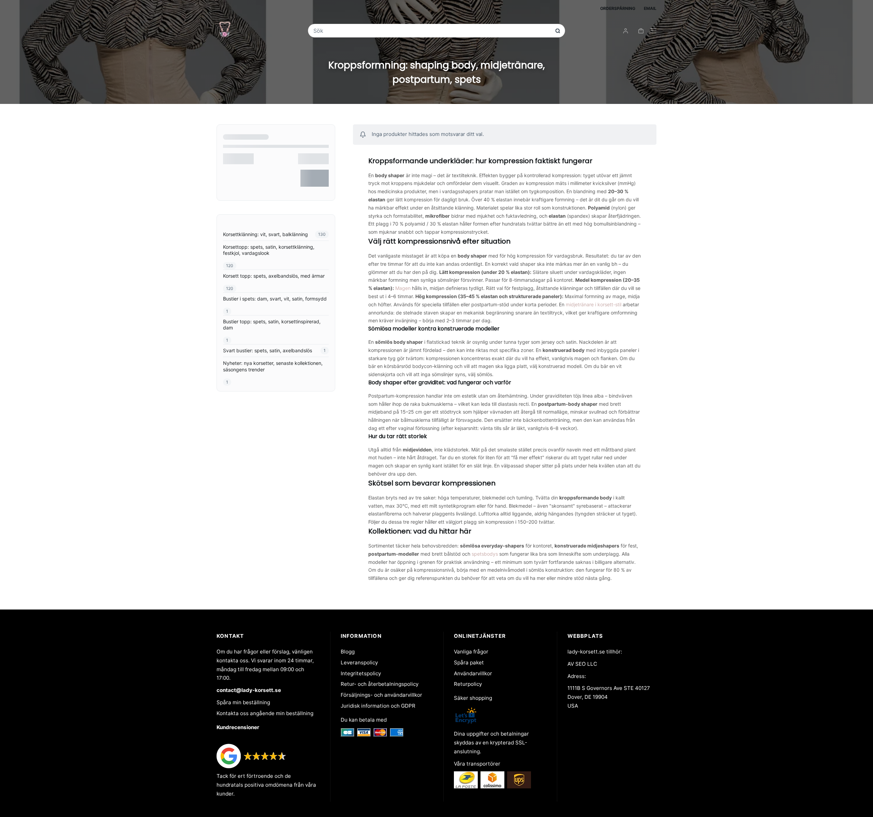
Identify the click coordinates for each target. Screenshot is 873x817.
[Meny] (653, 31)
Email (650, 8)
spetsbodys (485, 554)
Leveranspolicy (359, 662)
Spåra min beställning (243, 702)
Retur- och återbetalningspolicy (379, 684)
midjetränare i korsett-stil (593, 304)
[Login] (625, 30)
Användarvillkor (473, 673)
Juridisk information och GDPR (378, 706)
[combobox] (432, 30)
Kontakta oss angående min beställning (265, 713)
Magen (403, 288)
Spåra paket (469, 662)
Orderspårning (617, 8)
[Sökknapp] (558, 31)
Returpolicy (468, 684)
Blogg (348, 651)
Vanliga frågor (471, 651)
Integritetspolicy (361, 673)
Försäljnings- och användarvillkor (381, 695)
